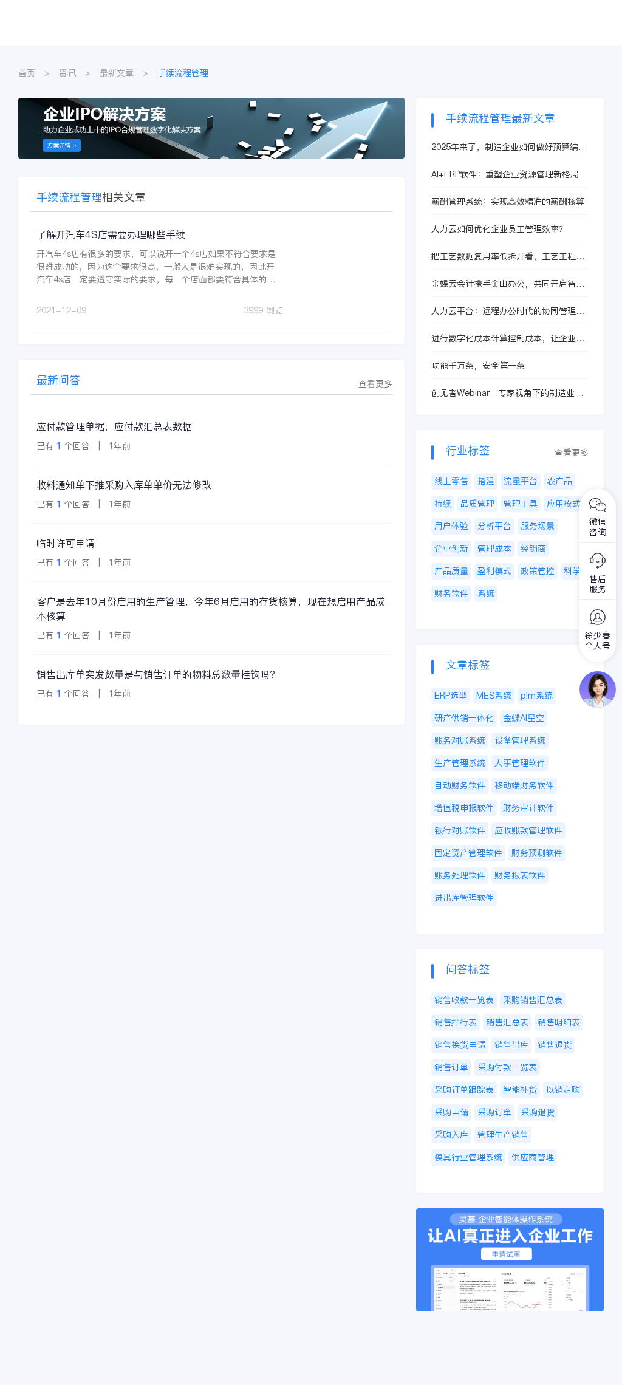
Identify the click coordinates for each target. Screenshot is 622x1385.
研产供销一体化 (464, 718)
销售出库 (511, 1045)
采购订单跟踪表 (464, 1090)
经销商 (533, 548)
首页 (26, 73)
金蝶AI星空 (523, 718)
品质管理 (477, 504)
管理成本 (494, 548)
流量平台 (521, 481)
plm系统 (537, 695)
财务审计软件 (528, 808)
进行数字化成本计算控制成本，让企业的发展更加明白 (507, 338)
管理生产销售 (502, 1135)
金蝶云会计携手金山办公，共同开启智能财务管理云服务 (507, 284)
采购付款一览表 (507, 1067)
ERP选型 (450, 695)
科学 (572, 571)
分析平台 (494, 526)
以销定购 (563, 1090)
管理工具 (521, 504)
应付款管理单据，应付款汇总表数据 (114, 426)
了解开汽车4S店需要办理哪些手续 (110, 234)
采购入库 (451, 1135)
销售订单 (451, 1067)
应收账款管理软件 (528, 830)
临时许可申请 (65, 543)
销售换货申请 (459, 1045)
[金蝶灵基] (509, 1214)
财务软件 (451, 593)
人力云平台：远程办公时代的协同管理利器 (507, 311)
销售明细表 (559, 1022)
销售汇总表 (507, 1022)
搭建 (485, 481)
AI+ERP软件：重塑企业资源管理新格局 (505, 174)
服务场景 (538, 526)
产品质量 (451, 571)
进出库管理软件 (464, 898)
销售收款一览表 (464, 1000)
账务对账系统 (459, 740)
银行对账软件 (459, 830)
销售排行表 (455, 1022)
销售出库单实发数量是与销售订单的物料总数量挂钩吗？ (157, 674)
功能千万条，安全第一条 (478, 366)
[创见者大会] (211, 104)
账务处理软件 (459, 875)
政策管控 (538, 571)
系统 (485, 593)
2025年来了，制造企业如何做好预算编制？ (504, 147)
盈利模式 (494, 571)
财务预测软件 (536, 853)
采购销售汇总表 (532, 1000)
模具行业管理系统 (468, 1157)
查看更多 (375, 384)
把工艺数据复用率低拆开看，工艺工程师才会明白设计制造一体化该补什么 (507, 256)
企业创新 (451, 548)
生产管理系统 (459, 763)
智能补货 (520, 1090)
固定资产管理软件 (468, 853)
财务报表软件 (519, 875)
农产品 (559, 481)
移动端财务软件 (524, 785)
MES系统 (493, 695)
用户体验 (451, 526)
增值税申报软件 (464, 808)
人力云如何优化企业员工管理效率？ (499, 229)
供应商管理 (532, 1157)
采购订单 (494, 1112)
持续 (442, 504)
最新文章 (117, 73)
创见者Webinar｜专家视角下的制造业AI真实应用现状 (506, 393)
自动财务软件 (459, 785)
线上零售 (451, 481)
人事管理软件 (519, 763)
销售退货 (555, 1045)
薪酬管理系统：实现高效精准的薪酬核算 (507, 202)
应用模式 (564, 504)
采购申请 (451, 1112)
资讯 (67, 73)
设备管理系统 (519, 740)
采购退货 (538, 1112)
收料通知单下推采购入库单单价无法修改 (123, 484)
